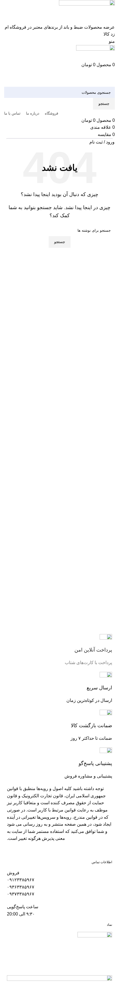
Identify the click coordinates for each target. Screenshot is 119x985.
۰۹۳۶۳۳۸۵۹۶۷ (20, 887)
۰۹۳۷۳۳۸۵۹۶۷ (20, 894)
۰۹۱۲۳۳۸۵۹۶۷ (20, 879)
